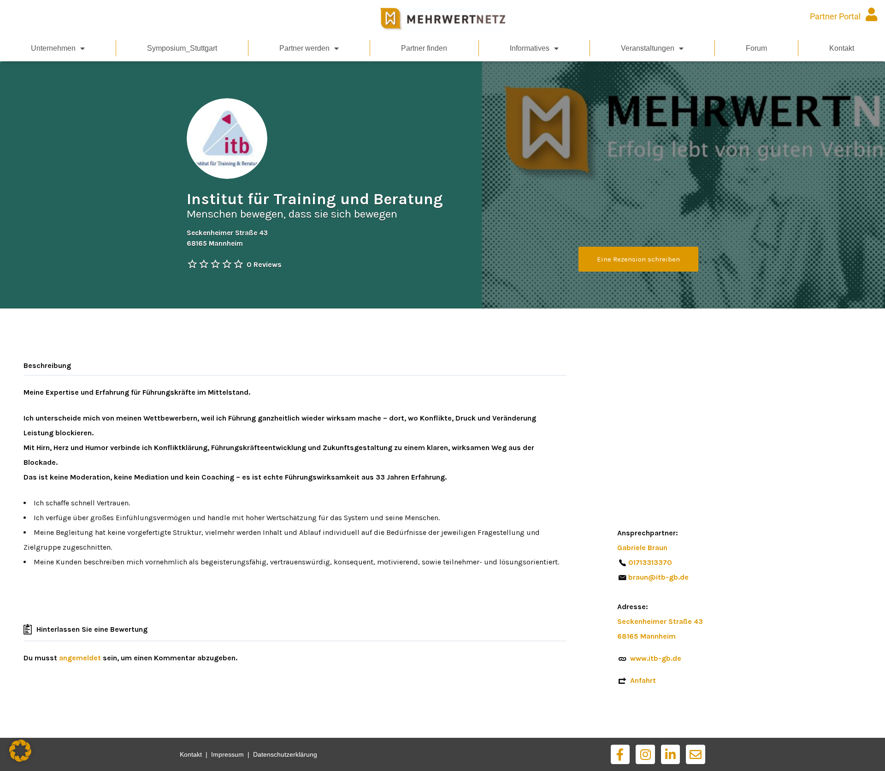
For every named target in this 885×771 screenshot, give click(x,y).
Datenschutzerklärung (285, 754)
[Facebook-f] (620, 754)
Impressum (227, 754)
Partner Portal (835, 16)
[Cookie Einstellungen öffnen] (20, 759)
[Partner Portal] (871, 14)
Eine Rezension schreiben (638, 259)
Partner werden (304, 48)
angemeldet (80, 657)
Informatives (529, 48)
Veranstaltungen (647, 48)
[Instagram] (645, 754)
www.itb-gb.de (655, 658)
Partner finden (424, 48)
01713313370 (650, 562)
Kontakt (841, 48)
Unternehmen (53, 48)
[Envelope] (695, 754)
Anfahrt (643, 680)
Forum (756, 48)
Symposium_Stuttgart (182, 48)
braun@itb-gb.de (658, 577)
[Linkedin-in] (670, 754)
